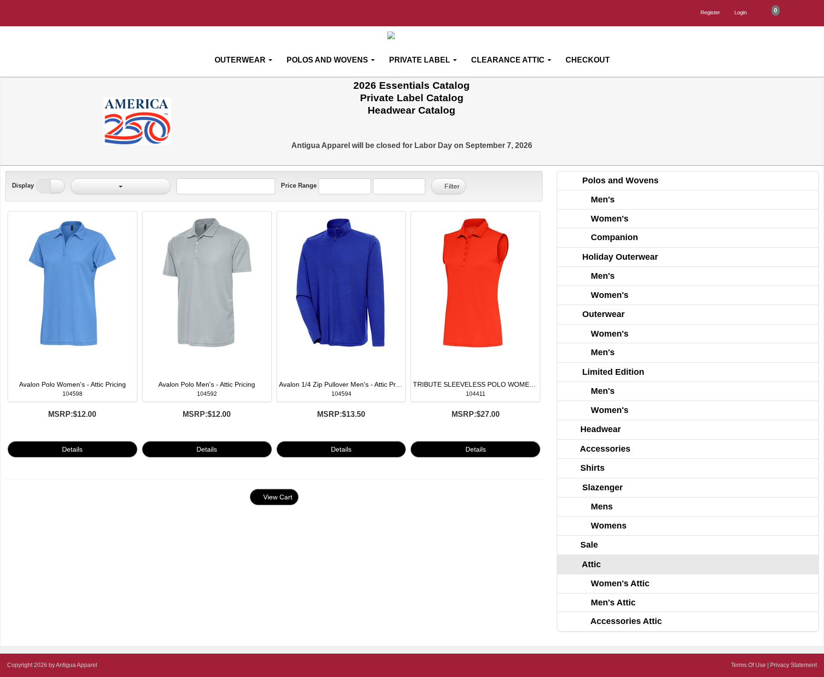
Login (740, 12)
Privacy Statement (793, 665)
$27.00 (476, 414)
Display (23, 185)
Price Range (299, 185)
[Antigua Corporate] (415, 35)
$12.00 (72, 414)
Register (710, 12)
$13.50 (341, 414)
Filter (451, 186)
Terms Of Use (748, 665)
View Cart (276, 497)
